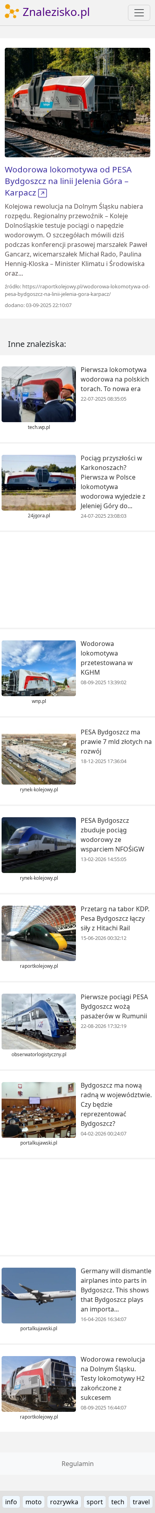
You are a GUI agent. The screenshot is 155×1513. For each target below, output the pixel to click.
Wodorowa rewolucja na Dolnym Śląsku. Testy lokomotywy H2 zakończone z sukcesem (113, 1378)
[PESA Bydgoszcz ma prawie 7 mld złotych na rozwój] (39, 756)
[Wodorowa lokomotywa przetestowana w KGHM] (39, 667)
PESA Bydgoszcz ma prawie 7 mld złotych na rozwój (116, 742)
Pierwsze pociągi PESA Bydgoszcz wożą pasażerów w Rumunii (114, 1006)
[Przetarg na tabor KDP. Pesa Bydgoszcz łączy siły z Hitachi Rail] (39, 932)
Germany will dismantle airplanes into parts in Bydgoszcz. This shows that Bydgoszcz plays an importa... (116, 1289)
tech (117, 1501)
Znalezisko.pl (55, 11)
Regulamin (78, 1463)
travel (141, 1501)
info (11, 1501)
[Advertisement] (77, 579)
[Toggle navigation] (139, 13)
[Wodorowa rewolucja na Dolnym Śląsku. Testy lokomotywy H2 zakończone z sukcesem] (39, 1383)
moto (33, 1501)
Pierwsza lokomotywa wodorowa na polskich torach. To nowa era (115, 379)
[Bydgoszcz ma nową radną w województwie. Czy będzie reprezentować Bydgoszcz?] (39, 1109)
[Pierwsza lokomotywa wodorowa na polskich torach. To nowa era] (39, 394)
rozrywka (64, 1501)
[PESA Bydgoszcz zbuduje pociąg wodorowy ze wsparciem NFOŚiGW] (39, 844)
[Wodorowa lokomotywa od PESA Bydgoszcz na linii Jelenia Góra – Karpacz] (77, 102)
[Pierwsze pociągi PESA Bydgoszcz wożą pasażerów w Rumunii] (39, 1021)
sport (95, 1501)
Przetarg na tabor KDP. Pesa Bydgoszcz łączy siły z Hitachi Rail (115, 918)
